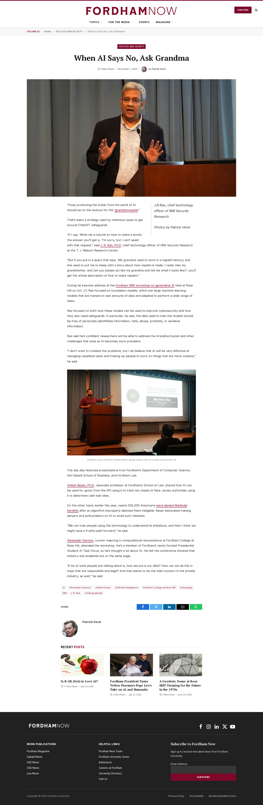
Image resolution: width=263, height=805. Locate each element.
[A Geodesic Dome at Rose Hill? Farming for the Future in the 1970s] (180, 665)
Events (144, 22)
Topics (94, 22)
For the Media (119, 22)
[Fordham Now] (131, 10)
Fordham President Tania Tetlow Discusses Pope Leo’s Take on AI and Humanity (131, 685)
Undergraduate (94, 593)
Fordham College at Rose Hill (159, 587)
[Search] (256, 10)
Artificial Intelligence (126, 587)
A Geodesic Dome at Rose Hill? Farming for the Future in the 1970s (180, 685)
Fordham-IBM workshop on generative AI (145, 285)
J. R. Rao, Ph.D (110, 245)
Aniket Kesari (103, 587)
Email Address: (179, 763)
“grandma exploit (126, 210)
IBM (65, 593)
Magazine (163, 22)
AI (64, 587)
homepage (186, 587)
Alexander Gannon (80, 540)
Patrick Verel (158, 68)
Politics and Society (131, 46)
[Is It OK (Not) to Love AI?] (82, 665)
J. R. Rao (75, 593)
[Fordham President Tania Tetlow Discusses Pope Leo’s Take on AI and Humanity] (131, 665)
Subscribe (243, 9)
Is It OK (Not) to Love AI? (79, 681)
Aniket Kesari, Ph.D (80, 485)
